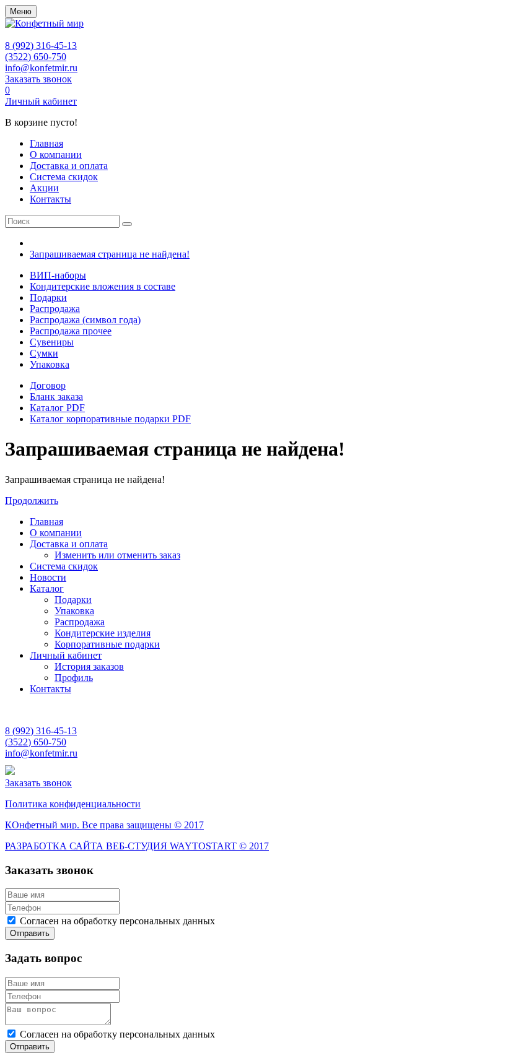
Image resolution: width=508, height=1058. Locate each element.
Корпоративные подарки (107, 644)
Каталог (47, 588)
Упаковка (49, 364)
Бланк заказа (56, 396)
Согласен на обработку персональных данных (117, 921)
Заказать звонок (38, 79)
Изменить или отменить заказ (117, 555)
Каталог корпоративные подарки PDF (110, 419)
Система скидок (64, 176)
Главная (46, 143)
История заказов (89, 666)
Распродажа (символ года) (85, 319)
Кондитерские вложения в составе (102, 286)
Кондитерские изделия (103, 633)
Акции (44, 188)
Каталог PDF (57, 407)
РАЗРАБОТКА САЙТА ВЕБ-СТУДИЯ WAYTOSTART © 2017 (137, 846)
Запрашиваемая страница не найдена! (110, 254)
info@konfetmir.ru (41, 68)
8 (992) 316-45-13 (41, 45)
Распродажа (55, 308)
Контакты (50, 199)
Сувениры (52, 342)
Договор (48, 385)
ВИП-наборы (58, 275)
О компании (56, 154)
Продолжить (31, 500)
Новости (48, 577)
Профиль (74, 677)
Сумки (44, 353)
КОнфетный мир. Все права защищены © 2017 (104, 825)
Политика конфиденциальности (73, 804)
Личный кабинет (41, 101)
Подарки (48, 297)
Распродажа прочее (71, 331)
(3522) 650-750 (35, 56)
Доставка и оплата (69, 165)
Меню (21, 11)
